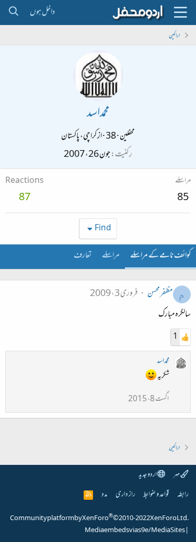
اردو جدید (148, 475)
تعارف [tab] (82, 256)
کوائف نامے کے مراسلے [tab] (160, 256)
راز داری (125, 495)
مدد (104, 495)
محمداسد (163, 361)
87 (24, 198)
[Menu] (180, 12)
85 (183, 198)
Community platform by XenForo (99, 518)
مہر (177, 475)
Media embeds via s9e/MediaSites (135, 530)
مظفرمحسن (159, 294)
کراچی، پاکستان (79, 136)
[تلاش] (13, 12)
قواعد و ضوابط (156, 495)
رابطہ (183, 495)
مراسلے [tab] (111, 256)
